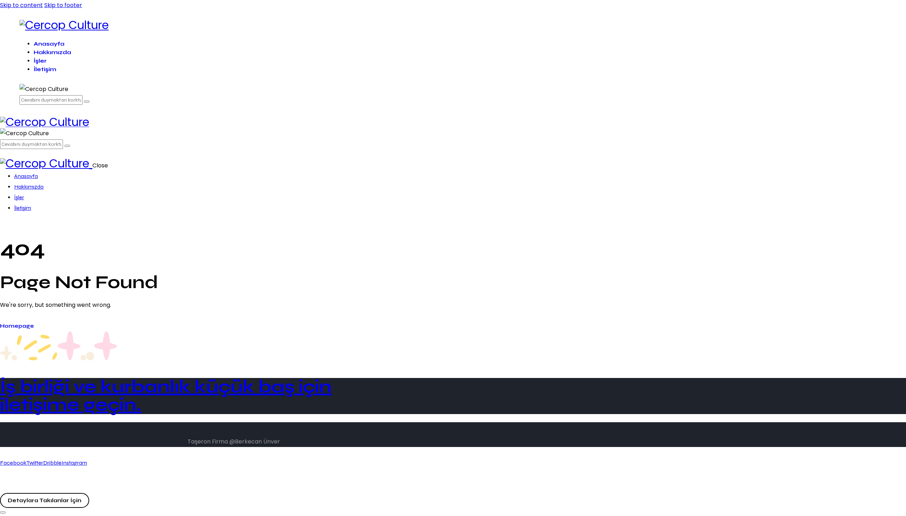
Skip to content (21, 5)
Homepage (17, 326)
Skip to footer (63, 5)
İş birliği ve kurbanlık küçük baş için (166, 395)
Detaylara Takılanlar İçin (44, 500)
